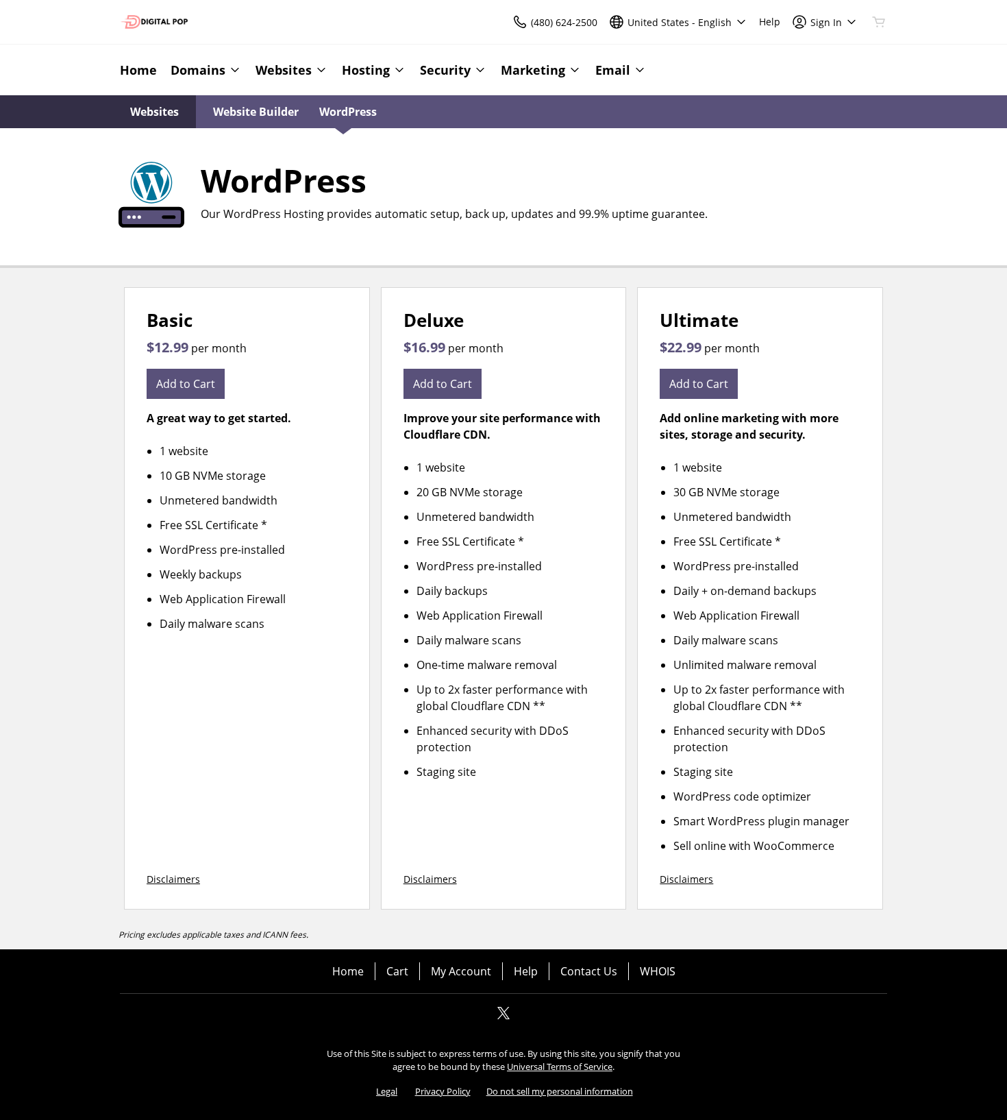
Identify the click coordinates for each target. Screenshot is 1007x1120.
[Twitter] (503, 1017)
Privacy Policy (443, 1091)
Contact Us (588, 971)
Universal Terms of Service (559, 1066)
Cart (397, 971)
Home (348, 971)
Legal (386, 1091)
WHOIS (657, 971)
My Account (461, 971)
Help (526, 971)
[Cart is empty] (879, 22)
